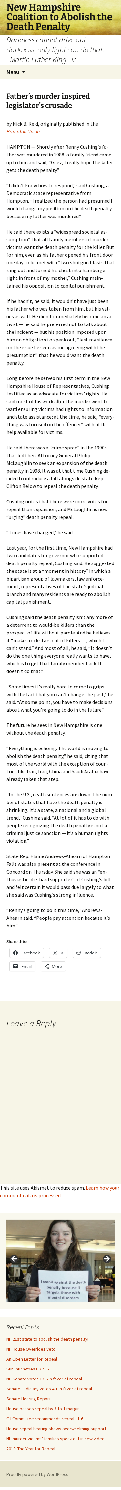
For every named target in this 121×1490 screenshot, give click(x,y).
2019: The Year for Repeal (30, 1448)
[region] (60, 1261)
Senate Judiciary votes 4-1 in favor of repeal (49, 1389)
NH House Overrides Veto (30, 1349)
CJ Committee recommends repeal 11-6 (44, 1419)
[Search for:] (109, 72)
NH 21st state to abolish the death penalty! (47, 1339)
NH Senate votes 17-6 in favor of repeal (44, 1379)
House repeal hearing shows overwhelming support (56, 1429)
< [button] (14, 1259)
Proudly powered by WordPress (37, 1474)
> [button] (106, 1259)
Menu (12, 71)
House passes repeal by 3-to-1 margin (43, 1409)
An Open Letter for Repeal (31, 1359)
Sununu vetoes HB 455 (27, 1369)
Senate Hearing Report (28, 1399)
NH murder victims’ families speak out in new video (55, 1438)
